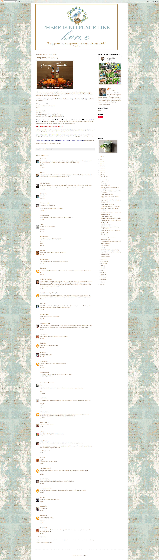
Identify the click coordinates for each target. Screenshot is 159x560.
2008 (101, 174)
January (103, 279)
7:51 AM (42, 318)
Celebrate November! (105, 256)
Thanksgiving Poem (105, 202)
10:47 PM (42, 167)
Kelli (41, 172)
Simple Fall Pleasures (106, 243)
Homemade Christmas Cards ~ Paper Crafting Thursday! (111, 191)
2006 (101, 284)
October (103, 259)
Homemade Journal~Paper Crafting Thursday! (111, 252)
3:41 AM (42, 231)
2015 (101, 161)
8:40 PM (42, 523)
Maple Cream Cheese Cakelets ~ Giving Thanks (110, 197)
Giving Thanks (104, 234)
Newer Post (39, 540)
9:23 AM (42, 356)
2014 (101, 163)
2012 (101, 165)
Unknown (42, 361)
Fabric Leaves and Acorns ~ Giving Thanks (110, 206)
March (102, 274)
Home (65, 540)
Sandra (42, 506)
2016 (101, 159)
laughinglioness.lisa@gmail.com (47, 293)
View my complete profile (104, 104)
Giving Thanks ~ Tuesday (106, 216)
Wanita (42, 398)
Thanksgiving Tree (105, 254)
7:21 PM (42, 510)
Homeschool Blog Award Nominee (108, 237)
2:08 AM (42, 210)
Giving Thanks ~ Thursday (107, 194)
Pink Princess (43, 203)
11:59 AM (42, 393)
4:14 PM (42, 492)
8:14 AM (42, 329)
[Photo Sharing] (55, 88)
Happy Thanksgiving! (106, 181)
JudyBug (42, 334)
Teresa (41, 352)
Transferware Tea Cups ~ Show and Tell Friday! (110, 188)
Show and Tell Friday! (106, 239)
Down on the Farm (44, 279)
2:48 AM (42, 219)
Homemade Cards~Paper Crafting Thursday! (111, 241)
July (102, 265)
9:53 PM (42, 533)
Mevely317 (42, 422)
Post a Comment (41, 536)
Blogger (85, 555)
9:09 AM (42, 347)
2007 (101, 282)
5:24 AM (42, 254)
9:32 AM (42, 367)
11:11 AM (42, 378)
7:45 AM (42, 309)
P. (40, 224)
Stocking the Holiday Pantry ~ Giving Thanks (111, 212)
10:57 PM (42, 189)
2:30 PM (42, 452)
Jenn (41, 250)
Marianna (42, 515)
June (102, 268)
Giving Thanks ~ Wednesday (107, 204)
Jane (41, 497)
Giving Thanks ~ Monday (106, 225)
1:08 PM (42, 426)
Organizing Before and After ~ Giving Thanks (111, 200)
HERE (91, 119)
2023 (101, 156)
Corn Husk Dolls (105, 245)
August (103, 263)
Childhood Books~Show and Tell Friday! (110, 250)
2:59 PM (42, 474)
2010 (101, 170)
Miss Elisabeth (43, 183)
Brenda (42, 159)
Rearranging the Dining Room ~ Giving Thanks (109, 209)
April (102, 272)
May (102, 270)
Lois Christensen (44, 468)
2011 (101, 168)
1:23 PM (42, 436)
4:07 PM (42, 483)
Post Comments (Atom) (47, 542)
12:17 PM (42, 417)
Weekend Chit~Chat (105, 185)
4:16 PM (42, 501)
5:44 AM (42, 263)
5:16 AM (42, 245)
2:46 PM (42, 463)
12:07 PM (42, 407)
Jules (41, 303)
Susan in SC (43, 479)
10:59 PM (42, 198)
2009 (101, 172)
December (103, 176)
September (103, 261)
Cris (41, 431)
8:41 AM (42, 338)
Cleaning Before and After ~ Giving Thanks (110, 230)
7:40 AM (42, 298)
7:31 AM (42, 288)
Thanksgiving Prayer (105, 222)
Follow (99, 110)
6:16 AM (42, 274)
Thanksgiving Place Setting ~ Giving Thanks (111, 218)
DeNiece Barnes (43, 323)
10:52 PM (42, 178)
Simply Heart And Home (46, 383)
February (103, 277)
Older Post (91, 540)
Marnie (42, 268)
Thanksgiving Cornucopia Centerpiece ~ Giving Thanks (110, 227)
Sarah (41, 343)
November (103, 179)
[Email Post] (51, 149)
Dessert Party (104, 183)
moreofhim (42, 441)
